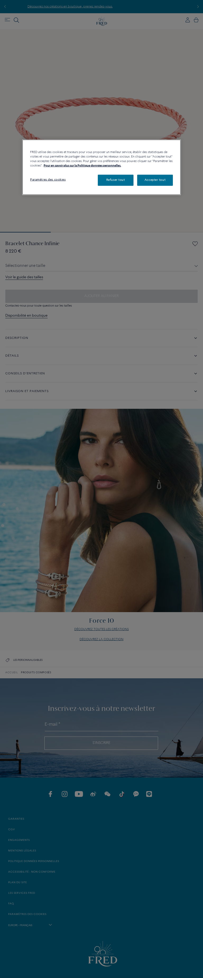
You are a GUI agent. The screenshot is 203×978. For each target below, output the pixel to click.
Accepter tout (155, 180)
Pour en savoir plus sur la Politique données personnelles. (82, 165)
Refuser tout (115, 180)
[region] (101, 167)
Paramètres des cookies (48, 179)
